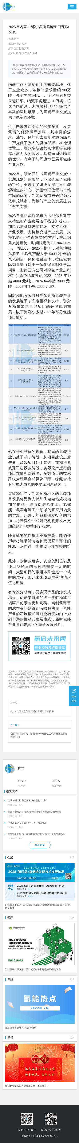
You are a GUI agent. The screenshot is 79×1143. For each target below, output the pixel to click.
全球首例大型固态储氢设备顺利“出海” (27, 800)
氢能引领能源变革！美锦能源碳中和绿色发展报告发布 (33, 969)
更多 (72, 857)
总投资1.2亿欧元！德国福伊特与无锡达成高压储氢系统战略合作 (39, 735)
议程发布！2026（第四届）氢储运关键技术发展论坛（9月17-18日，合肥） (38, 906)
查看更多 (40, 845)
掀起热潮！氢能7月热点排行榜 (20, 1027)
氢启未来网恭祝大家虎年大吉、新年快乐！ (27, 1086)
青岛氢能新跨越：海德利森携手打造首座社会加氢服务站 (37, 834)
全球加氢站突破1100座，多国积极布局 (27, 823)
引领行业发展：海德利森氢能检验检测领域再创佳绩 (34, 812)
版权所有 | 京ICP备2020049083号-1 (39, 1136)
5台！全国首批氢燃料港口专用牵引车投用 (32, 711)
